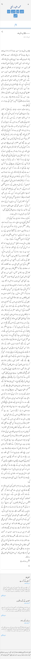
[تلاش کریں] (2, 4)
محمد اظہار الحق (15, 6)
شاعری (13, 11)
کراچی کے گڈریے (25, 580)
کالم (17, 11)
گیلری (15, 15)
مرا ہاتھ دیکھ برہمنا (25, 620)
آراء (9, 11)
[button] (2, 32)
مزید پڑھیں (3, 595)
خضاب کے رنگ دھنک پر (23, 600)
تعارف (21, 11)
